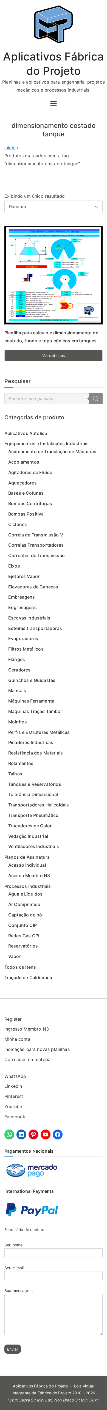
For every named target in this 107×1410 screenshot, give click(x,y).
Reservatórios (23, 946)
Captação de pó (25, 915)
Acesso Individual (27, 865)
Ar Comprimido (24, 904)
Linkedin (13, 1086)
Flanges (16, 659)
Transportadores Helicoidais (38, 805)
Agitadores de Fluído (30, 472)
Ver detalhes (53, 355)
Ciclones (17, 524)
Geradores (19, 670)
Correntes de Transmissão (36, 555)
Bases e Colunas (26, 493)
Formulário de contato (24, 1229)
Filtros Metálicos (26, 649)
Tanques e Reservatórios (34, 784)
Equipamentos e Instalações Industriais (46, 443)
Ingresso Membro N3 (26, 1029)
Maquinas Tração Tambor (35, 711)
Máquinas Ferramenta (31, 701)
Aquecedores (22, 483)
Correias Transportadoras (36, 545)
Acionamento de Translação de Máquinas (52, 451)
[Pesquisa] (96, 398)
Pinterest (13, 1096)
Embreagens (21, 597)
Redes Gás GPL (24, 935)
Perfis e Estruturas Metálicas (39, 732)
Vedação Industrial (28, 836)
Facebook (14, 1116)
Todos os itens (20, 967)
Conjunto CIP (22, 925)
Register (13, 1019)
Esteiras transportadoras (35, 628)
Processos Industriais (27, 886)
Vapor (14, 956)
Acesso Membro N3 (29, 875)
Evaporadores (23, 638)
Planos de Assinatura (27, 857)
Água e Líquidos (25, 894)
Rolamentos (21, 763)
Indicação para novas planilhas (37, 1049)
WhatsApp (15, 1076)
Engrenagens (22, 607)
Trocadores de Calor (30, 825)
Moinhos (17, 722)
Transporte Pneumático (33, 815)
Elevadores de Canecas (33, 587)
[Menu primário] (53, 103)
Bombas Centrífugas (30, 503)
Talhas (15, 773)
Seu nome (13, 1245)
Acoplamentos (23, 462)
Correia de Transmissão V (35, 535)
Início (10, 147)
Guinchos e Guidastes (31, 680)
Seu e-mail (14, 1267)
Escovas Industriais (29, 618)
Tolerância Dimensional (33, 794)
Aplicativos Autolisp (25, 433)
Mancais (17, 690)
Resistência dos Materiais (35, 753)
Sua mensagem (18, 1290)
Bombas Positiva (26, 514)
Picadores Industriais (30, 742)
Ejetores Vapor (24, 576)
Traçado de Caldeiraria (28, 977)
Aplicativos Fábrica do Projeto (40, 1386)
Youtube (13, 1106)
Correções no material (28, 1059)
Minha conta (17, 1039)
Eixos (14, 566)
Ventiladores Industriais (33, 846)
